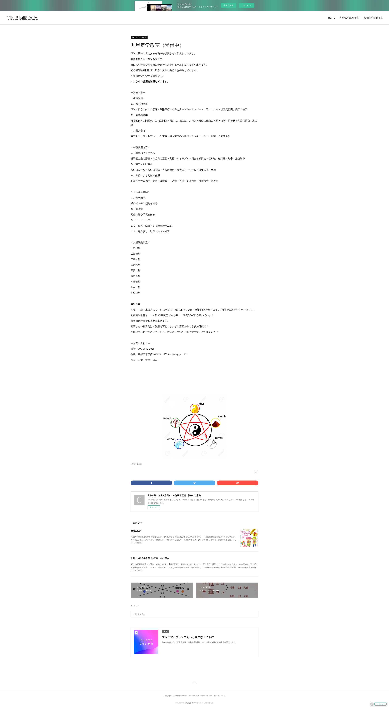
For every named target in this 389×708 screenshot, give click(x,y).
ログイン (247, 5)
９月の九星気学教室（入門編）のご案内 (150, 558)
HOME (331, 17)
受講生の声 (136, 530)
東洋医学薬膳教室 (373, 17)
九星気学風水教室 (349, 17)
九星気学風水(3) (136, 464)
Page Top (194, 683)
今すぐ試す (228, 5)
